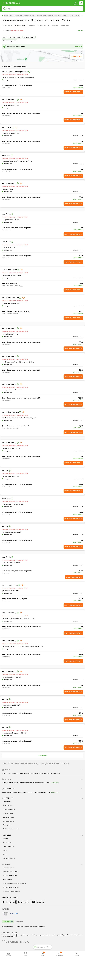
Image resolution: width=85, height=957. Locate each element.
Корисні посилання (9, 858)
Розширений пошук (9, 809)
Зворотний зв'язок (8, 846)
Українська (7, 921)
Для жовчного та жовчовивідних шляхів (48, 15)
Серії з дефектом (8, 813)
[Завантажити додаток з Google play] (9, 902)
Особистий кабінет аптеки (11, 872)
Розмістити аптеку (8, 868)
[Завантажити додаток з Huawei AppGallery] (38, 902)
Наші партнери (7, 879)
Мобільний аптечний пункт (11, 829)
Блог (4, 854)
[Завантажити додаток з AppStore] (23, 902)
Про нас (5, 838)
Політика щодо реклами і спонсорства (14, 883)
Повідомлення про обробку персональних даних (30, 926)
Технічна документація (10, 875)
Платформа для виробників (11, 891)
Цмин (65, 15)
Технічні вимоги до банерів (11, 887)
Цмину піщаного (74, 15)
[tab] (19, 25)
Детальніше (55, 782)
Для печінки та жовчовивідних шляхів (22, 15)
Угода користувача (7, 926)
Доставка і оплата (8, 817)
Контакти (6, 850)
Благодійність (7, 842)
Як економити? (7, 801)
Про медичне (7, 825)
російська (19, 921)
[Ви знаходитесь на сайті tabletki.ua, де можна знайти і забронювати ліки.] (11, 3)
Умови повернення (8, 821)
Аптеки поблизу (8, 805)
